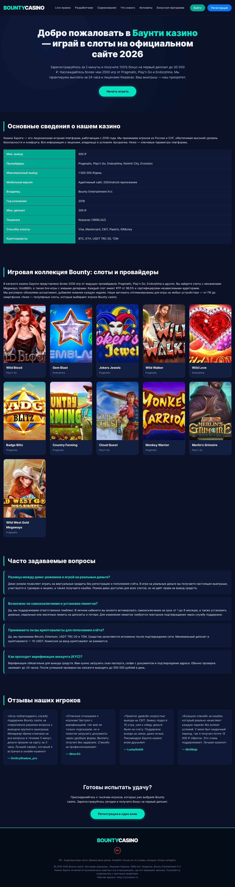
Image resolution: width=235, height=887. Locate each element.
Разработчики (84, 7)
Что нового (128, 7)
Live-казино (63, 7)
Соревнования (106, 7)
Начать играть (117, 91)
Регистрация (219, 7)
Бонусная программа (170, 7)
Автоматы (145, 7)
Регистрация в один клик (117, 814)
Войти (197, 7)
